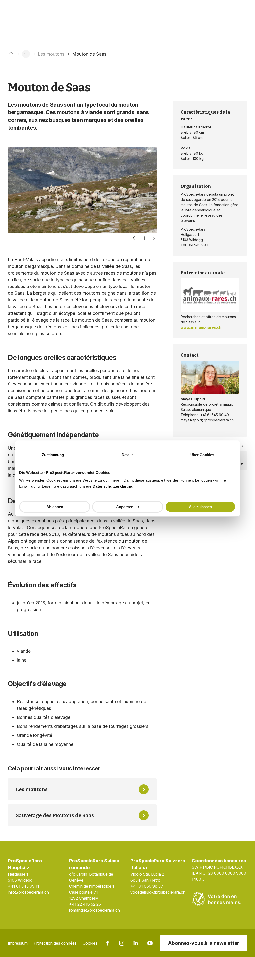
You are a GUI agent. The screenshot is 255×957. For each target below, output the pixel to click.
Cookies (90, 943)
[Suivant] (154, 238)
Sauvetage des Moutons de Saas (55, 815)
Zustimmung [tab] (53, 455)
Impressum (18, 943)
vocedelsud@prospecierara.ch (157, 892)
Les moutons (51, 54)
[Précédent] (134, 238)
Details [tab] (128, 455)
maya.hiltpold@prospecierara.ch (207, 420)
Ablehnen (54, 507)
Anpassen (124, 507)
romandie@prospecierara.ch (94, 910)
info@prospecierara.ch (28, 892)
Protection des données (55, 943)
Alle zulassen (200, 507)
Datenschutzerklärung (113, 486)
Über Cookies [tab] (202, 455)
